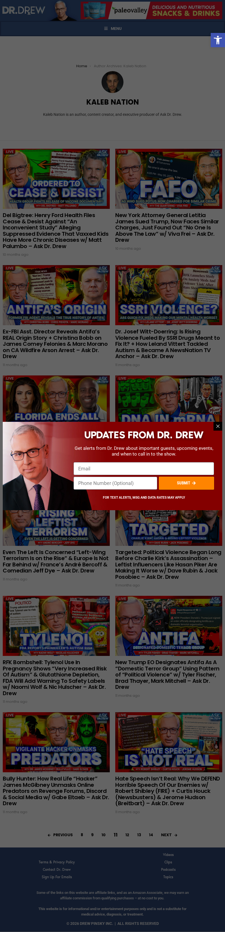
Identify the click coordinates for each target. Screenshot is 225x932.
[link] (218, 40)
